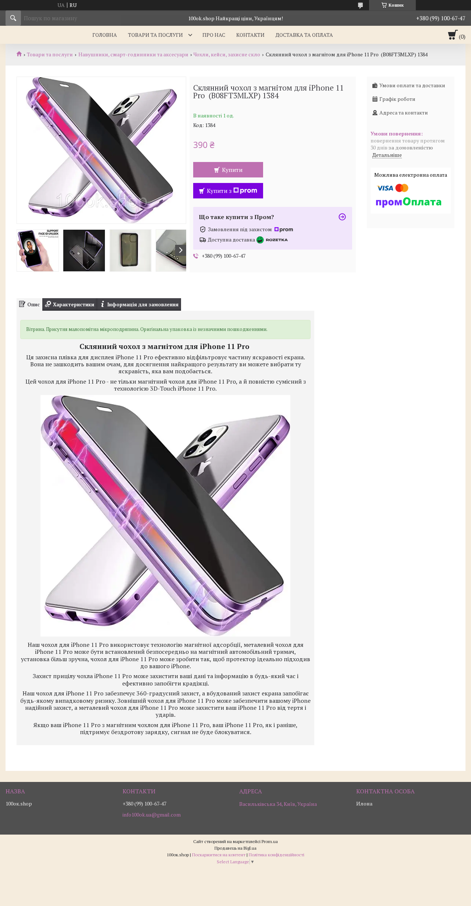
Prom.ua (270, 841)
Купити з (219, 191)
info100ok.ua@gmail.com (152, 814)
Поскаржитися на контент (218, 854)
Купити (232, 170)
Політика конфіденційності (276, 854)
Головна (104, 34)
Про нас (213, 34)
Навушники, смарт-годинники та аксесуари (133, 54)
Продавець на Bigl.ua (235, 848)
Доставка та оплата (304, 34)
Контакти (250, 34)
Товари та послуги (155, 34)
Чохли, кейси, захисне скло (227, 54)
